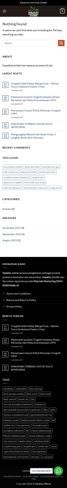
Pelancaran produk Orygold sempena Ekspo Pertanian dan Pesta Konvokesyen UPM (35, 98)
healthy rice (8, 425)
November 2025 (11, 227)
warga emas (55, 188)
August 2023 (9, 240)
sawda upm (43, 446)
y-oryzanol (47, 457)
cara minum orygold (12, 167)
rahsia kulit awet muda (34, 182)
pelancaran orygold (12, 182)
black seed (45, 394)
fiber (46, 409)
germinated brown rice (41, 415)
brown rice (23, 399)
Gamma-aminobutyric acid (15, 415)
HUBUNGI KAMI (31, 476)
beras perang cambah (13, 394)
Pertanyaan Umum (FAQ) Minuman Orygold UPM (35, 112)
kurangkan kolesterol (13, 430)
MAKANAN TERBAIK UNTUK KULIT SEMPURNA (32, 125)
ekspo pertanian (32, 167)
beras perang (35, 388)
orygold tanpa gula (12, 446)
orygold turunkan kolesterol (16, 177)
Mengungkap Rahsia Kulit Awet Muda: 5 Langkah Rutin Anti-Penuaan (33, 136)
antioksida (8, 388)
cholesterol (39, 404)
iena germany (23, 425)
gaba (53, 409)
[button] (4, 11)
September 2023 (11, 234)
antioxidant (21, 388)
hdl (53, 420)
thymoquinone (39, 451)
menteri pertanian (47, 172)
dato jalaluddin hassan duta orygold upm (22, 409)
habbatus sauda (10, 420)
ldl (27, 430)
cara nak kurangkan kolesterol (17, 404)
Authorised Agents (51, 476)
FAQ (34, 479)
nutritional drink (41, 441)
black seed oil (9, 399)
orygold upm (38, 177)
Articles (6, 208)
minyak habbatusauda (41, 430)
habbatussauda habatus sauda (35, 420)
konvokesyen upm (51, 167)
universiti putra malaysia (35, 188)
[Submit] (61, 43)
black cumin (31, 394)
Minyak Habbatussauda (14, 436)
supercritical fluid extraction (16, 451)
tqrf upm (35, 457)
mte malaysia (9, 441)
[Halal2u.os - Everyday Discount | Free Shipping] (34, 11)
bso (33, 399)
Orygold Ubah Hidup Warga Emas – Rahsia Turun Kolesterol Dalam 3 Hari (35, 85)
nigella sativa (25, 441)
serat (54, 446)
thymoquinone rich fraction (15, 457)
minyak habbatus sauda (39, 436)
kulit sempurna (10, 172)
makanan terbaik (28, 172)
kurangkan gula (40, 425)
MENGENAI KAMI (12, 476)
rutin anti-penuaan (12, 188)
